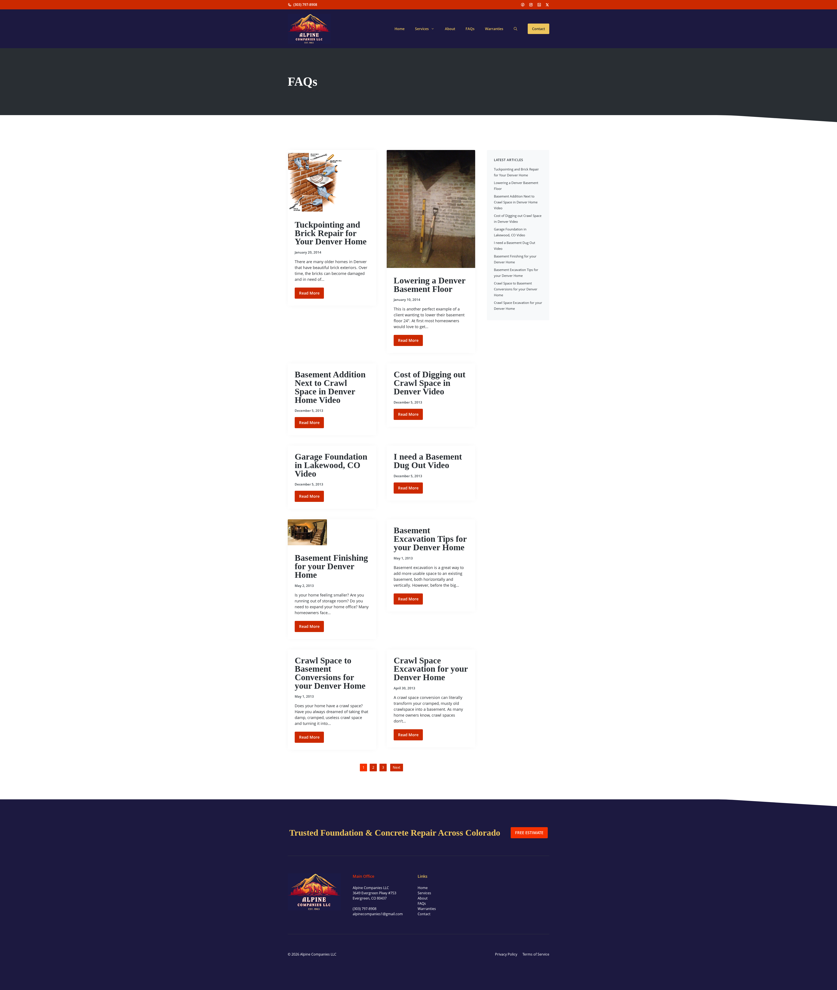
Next (396, 767)
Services (422, 28)
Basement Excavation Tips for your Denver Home (430, 538)
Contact (538, 28)
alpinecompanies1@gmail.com (378, 914)
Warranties (494, 28)
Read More (309, 293)
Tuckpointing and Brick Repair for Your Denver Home (331, 233)
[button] (515, 28)
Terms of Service (535, 954)
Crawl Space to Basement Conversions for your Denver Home (330, 673)
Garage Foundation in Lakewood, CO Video (331, 465)
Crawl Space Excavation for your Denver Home (431, 669)
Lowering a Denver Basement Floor (429, 285)
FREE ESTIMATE (529, 832)
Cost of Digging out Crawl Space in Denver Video (429, 383)
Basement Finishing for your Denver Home (331, 566)
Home (400, 28)
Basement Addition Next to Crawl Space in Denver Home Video (330, 387)
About (450, 28)
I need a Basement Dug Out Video (428, 461)
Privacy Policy (506, 954)
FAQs (470, 28)
